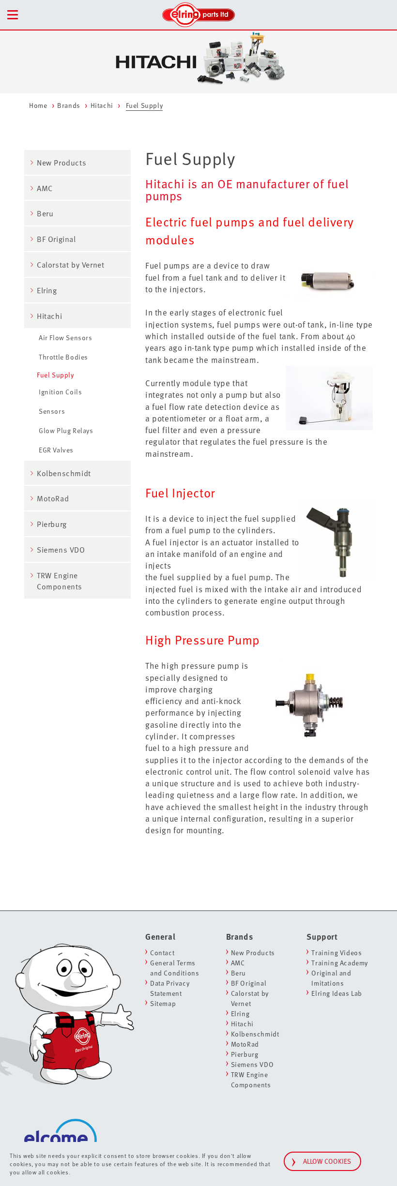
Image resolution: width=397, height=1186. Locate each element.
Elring (47, 290)
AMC (45, 188)
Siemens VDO (61, 549)
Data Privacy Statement (169, 988)
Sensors (52, 411)
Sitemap (163, 1003)
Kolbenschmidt (64, 473)
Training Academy (339, 963)
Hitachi (102, 105)
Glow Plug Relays (66, 430)
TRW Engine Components (59, 581)
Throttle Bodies (63, 357)
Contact (162, 952)
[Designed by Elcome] (60, 1132)
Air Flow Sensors (65, 337)
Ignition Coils (60, 392)
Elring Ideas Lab (336, 993)
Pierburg (52, 524)
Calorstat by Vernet (70, 264)
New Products (61, 162)
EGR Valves (56, 450)
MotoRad (53, 498)
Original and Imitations (331, 978)
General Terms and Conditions (174, 968)
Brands (68, 105)
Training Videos (336, 952)
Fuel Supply (55, 375)
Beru (45, 213)
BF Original (56, 239)
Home (38, 105)
